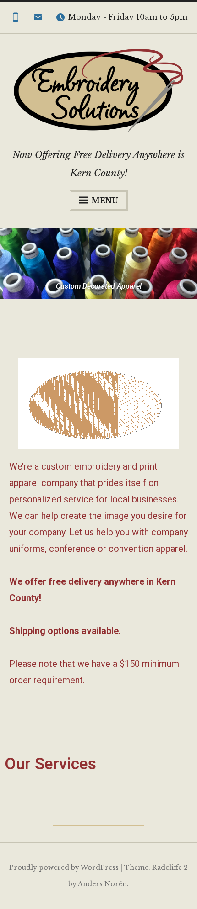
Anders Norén (102, 884)
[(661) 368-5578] (15, 19)
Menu (104, 200)
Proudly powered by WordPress (64, 867)
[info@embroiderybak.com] (38, 19)
